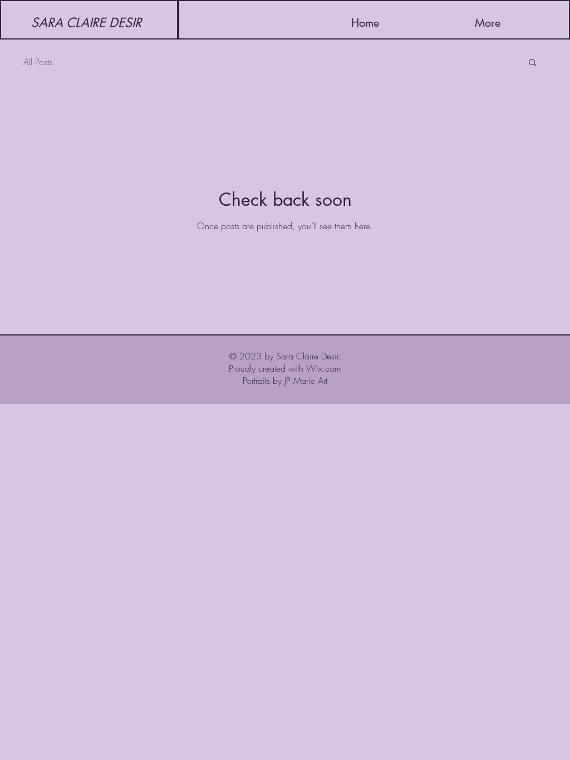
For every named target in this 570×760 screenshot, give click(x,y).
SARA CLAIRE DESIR (88, 22)
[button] (532, 63)
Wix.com (323, 368)
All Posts (37, 62)
